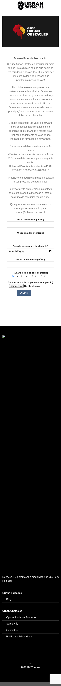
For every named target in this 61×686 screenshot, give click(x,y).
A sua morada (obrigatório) (30, 259)
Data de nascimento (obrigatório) (30, 246)
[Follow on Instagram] (28, 657)
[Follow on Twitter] (32, 657)
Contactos (12, 630)
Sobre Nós (12, 623)
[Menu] (4, 5)
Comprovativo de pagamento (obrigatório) (30, 282)
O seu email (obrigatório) (30, 233)
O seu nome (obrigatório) (30, 219)
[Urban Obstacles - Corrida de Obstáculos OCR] (30, 5)
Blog (8, 599)
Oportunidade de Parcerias (21, 617)
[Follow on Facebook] (24, 657)
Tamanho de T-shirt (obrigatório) (30, 274)
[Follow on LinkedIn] (36, 657)
